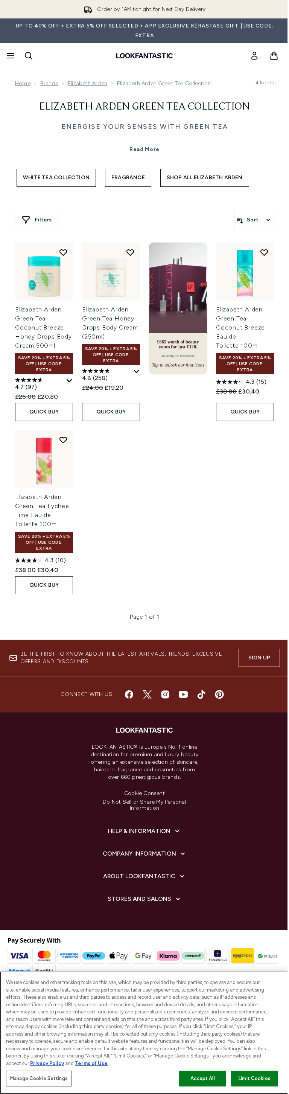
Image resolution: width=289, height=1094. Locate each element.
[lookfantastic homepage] (144, 55)
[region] (144, 1032)
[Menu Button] (10, 55)
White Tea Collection (56, 177)
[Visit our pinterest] (219, 694)
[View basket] (274, 55)
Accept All (202, 1078)
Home (22, 83)
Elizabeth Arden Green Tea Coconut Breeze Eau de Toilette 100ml (240, 327)
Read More (144, 149)
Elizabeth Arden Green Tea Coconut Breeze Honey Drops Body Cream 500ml (43, 327)
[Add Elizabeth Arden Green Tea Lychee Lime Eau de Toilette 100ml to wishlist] (63, 440)
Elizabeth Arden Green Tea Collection (144, 107)
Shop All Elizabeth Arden (205, 177)
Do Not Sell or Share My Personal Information (144, 805)
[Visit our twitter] (147, 694)
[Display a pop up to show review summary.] (69, 381)
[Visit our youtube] (183, 694)
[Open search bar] (29, 55)
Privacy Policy (47, 1063)
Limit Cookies (255, 1078)
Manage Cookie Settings (39, 1078)
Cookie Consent (144, 793)
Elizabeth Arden (87, 83)
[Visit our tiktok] (201, 694)
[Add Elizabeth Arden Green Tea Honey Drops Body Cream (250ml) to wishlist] (130, 252)
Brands (49, 83)
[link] (254, 55)
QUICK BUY (44, 412)
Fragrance (128, 177)
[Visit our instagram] (165, 694)
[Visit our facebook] (129, 694)
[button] (178, 308)
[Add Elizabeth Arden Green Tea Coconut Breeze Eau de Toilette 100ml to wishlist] (264, 252)
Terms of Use (91, 1063)
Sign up (259, 658)
